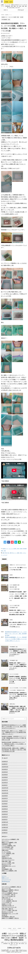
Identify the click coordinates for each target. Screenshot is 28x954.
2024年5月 (5, 769)
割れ (8, 552)
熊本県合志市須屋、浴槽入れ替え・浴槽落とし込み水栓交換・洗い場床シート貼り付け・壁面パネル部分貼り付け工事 (14, 749)
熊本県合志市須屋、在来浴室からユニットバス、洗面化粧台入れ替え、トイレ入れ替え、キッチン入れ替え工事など (14, 744)
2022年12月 (5, 788)
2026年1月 (4, 764)
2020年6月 (5, 806)
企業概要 (19, 928)
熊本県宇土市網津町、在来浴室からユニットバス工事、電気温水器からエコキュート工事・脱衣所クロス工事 (14, 738)
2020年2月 (5, 817)
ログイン (4, 876)
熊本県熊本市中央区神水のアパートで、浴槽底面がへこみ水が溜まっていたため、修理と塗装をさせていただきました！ (14, 726)
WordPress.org (6, 881)
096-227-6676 (14, 948)
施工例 (14, 928)
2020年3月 (5, 814)
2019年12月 (5, 822)
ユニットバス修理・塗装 (14, 548)
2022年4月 (5, 801)
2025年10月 (5, 766)
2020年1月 (4, 819)
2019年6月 (4, 830)
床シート (14, 552)
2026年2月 (5, 761)
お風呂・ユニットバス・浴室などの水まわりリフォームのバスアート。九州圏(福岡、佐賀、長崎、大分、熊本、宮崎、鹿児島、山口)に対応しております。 (14, 943)
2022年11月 (5, 790)
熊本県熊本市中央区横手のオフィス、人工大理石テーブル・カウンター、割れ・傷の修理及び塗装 (16, 633)
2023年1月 (4, 785)
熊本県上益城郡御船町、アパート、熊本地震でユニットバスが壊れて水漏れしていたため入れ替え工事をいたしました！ (16, 638)
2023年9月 (5, 774)
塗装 (6, 552)
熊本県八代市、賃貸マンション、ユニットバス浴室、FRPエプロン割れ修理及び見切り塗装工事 (18, 612)
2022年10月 (5, 793)
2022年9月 (5, 795)
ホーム (4, 928)
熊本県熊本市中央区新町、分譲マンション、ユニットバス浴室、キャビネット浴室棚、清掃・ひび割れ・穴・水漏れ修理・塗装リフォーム (18, 596)
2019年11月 (5, 824)
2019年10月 (5, 827)
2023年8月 (5, 777)
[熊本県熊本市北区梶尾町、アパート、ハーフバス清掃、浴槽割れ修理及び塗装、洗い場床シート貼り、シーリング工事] (15, 542)
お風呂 (18, 552)
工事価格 (9, 928)
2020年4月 (5, 811)
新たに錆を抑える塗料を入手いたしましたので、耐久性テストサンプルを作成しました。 (18, 624)
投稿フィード (5, 878)
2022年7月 (5, 798)
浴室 (21, 552)
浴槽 (3, 552)
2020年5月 (5, 809)
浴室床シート (5, 548)
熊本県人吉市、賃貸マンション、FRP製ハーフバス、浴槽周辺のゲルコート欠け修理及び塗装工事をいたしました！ (14, 732)
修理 (11, 552)
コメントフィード (6, 879)
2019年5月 (4, 832)
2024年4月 (5, 772)
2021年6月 (4, 803)
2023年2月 (5, 782)
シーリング (5, 555)
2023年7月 (5, 780)
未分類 (21, 548)
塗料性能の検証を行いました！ (17, 577)
